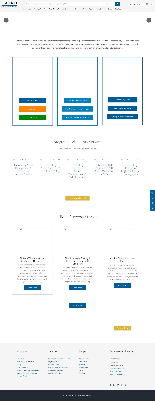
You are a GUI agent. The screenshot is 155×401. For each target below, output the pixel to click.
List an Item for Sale (77, 100)
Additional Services (55, 373)
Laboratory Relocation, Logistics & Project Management (131, 169)
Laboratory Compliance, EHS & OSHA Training (50, 168)
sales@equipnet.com (117, 368)
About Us (20, 359)
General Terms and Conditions (28, 370)
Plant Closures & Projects (77, 117)
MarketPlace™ (33, 100)
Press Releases (22, 367)
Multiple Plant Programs (122, 116)
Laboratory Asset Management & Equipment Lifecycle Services (24, 169)
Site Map (82, 373)
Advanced (108, 4)
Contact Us (83, 362)
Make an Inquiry (84, 367)
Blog (19, 364)
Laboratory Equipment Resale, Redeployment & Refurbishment (77, 171)
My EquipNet (83, 359)
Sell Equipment (53, 364)
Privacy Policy (22, 376)
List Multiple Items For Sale (77, 109)
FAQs (81, 370)
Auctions (32, 109)
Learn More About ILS (77, 198)
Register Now (122, 328)
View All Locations (116, 374)
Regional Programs (122, 108)
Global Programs (122, 99)
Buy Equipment (53, 362)
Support (82, 364)
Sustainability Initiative (25, 362)
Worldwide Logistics (55, 370)
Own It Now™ (32, 117)
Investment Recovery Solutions (59, 359)
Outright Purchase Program (58, 367)
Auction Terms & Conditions (27, 373)
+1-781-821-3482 (116, 371)
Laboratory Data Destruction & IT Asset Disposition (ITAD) (104, 169)
